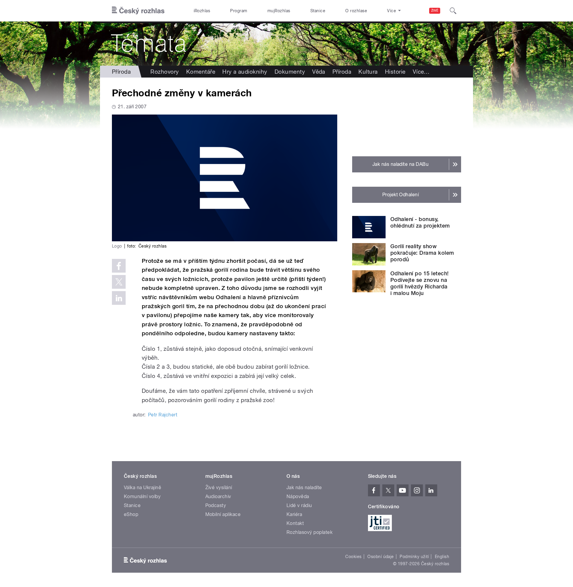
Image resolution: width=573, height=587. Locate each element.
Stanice (317, 10)
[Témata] (286, 43)
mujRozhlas (278, 10)
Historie (395, 71)
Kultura (368, 71)
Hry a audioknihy (244, 71)
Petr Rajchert (162, 415)
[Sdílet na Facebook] (119, 266)
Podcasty (215, 505)
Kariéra (294, 514)
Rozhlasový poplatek (309, 532)
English (442, 556)
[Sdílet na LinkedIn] (119, 298)
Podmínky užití (414, 556)
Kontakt (295, 523)
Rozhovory (164, 71)
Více (421, 71)
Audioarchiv (218, 496)
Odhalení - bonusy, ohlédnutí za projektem (420, 222)
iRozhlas (202, 10)
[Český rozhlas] (138, 10)
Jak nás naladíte (304, 487)
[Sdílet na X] (119, 282)
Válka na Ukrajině (142, 487)
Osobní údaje (380, 556)
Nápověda (297, 496)
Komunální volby (142, 496)
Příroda (121, 71)
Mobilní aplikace (223, 514)
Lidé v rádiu (299, 505)
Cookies (353, 556)
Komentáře (200, 71)
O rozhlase (356, 10)
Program (238, 10)
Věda (318, 71)
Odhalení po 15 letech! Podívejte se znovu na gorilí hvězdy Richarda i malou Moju (419, 283)
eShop (131, 514)
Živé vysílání (218, 487)
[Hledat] (453, 10)
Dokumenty (290, 71)
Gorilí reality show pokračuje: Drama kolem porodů (422, 252)
